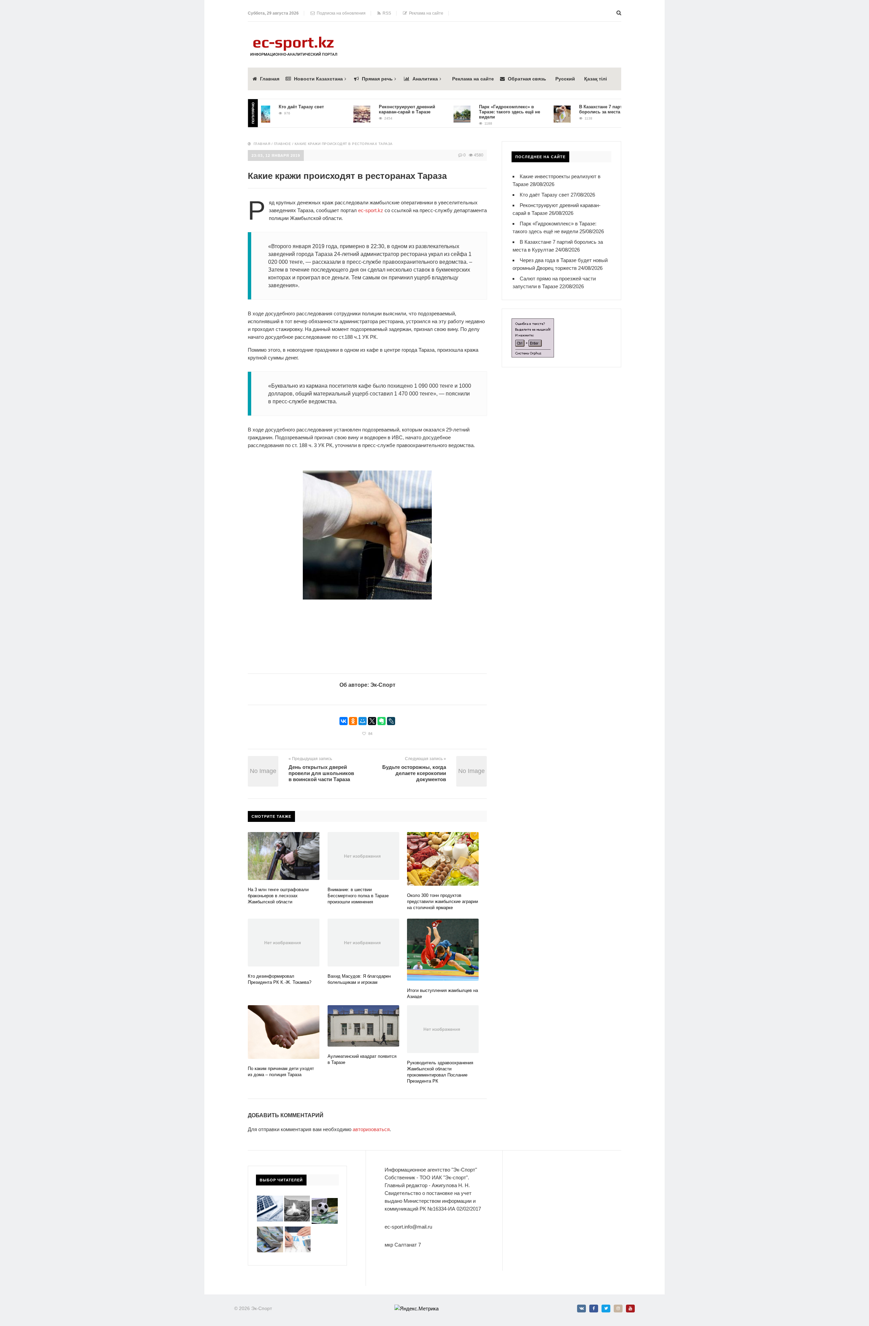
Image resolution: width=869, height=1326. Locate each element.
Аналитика (425, 78)
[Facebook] (593, 1308)
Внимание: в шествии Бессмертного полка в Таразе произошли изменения (358, 895)
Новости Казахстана (318, 78)
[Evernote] (381, 721)
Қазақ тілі (595, 78)
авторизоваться (371, 1129)
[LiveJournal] (391, 721)
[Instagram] (618, 1308)
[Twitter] (606, 1308)
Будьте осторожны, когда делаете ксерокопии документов (414, 773)
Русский (565, 78)
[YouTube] (630, 1308)
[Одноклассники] (353, 721)
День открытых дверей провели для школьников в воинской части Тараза (321, 773)
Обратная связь (527, 78)
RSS (386, 13)
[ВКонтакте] (343, 721)
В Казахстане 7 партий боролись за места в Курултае (587, 109)
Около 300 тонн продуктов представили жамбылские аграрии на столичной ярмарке (442, 901)
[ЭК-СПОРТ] (293, 38)
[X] (372, 721)
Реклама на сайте (425, 13)
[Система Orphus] (533, 322)
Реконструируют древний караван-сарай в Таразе (382, 109)
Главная (269, 78)
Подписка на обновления (340, 13)
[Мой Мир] (362, 721)
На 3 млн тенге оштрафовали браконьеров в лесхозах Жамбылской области (278, 895)
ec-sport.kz (370, 210)
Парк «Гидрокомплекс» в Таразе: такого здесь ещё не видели (484, 111)
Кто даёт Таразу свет (276, 106)
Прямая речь (377, 78)
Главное (282, 144)
